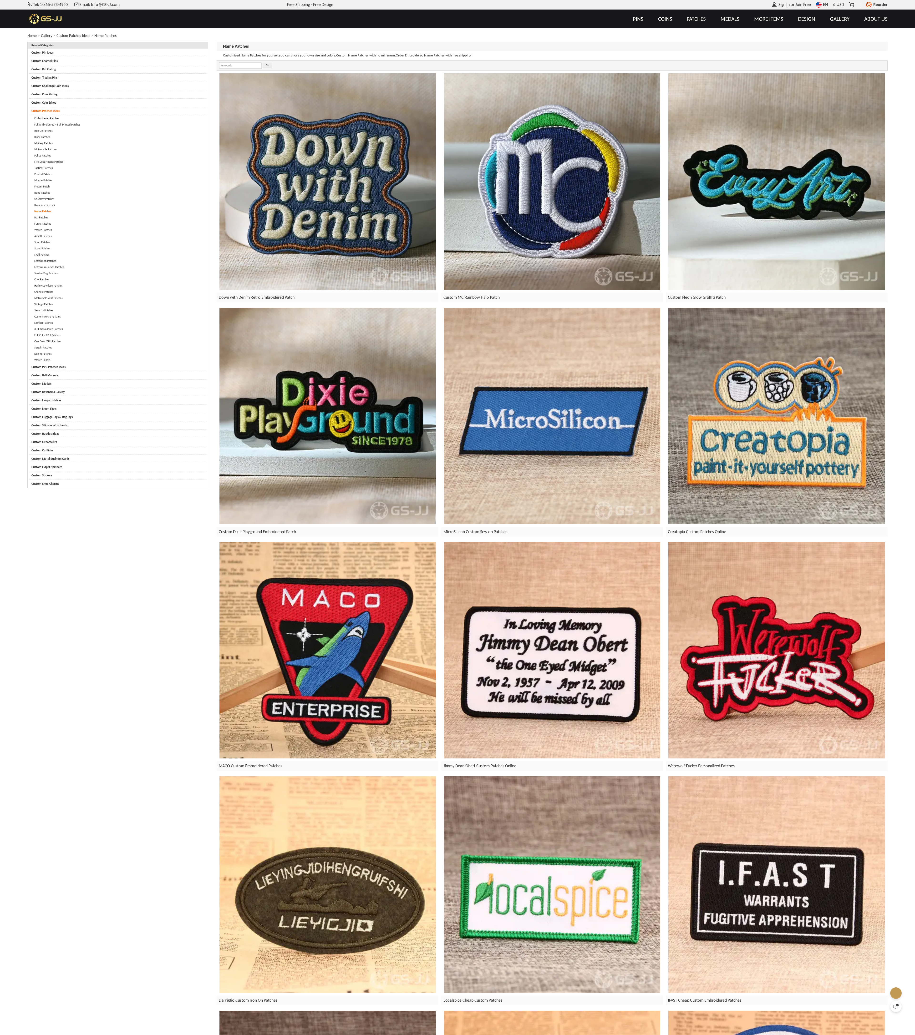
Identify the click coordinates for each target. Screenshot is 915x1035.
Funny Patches (42, 223)
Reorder (880, 4)
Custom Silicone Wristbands (49, 425)
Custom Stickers (41, 475)
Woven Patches (43, 230)
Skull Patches (42, 254)
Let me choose (381, 1023)
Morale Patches (43, 180)
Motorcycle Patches (45, 149)
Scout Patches (42, 248)
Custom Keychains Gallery (48, 392)
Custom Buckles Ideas (45, 433)
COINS (665, 19)
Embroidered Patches (46, 118)
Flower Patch (42, 186)
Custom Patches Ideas (73, 35)
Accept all (518, 1003)
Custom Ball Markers (44, 375)
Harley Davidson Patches (48, 285)
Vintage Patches (43, 304)
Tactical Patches (43, 168)
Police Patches (42, 155)
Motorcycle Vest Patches (48, 298)
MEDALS (730, 19)
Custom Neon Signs (43, 408)
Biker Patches (42, 137)
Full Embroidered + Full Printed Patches (57, 124)
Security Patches (43, 310)
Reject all (519, 1015)
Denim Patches (43, 353)
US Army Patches (44, 199)
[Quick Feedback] (896, 1006)
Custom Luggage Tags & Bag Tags (52, 417)
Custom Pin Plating (43, 69)
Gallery (46, 35)
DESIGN (806, 19)
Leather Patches (43, 322)
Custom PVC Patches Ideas (48, 367)
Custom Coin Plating (44, 94)
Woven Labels (42, 360)
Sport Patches (42, 242)
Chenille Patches (43, 291)
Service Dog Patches (46, 273)
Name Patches (105, 35)
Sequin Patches (43, 347)
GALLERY (839, 19)
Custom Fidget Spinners (46, 467)
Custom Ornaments (44, 442)
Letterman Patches (45, 261)
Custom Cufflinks (42, 450)
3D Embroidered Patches (48, 329)
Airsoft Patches (43, 236)
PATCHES (696, 19)
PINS (638, 19)
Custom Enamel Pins (44, 61)
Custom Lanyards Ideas (46, 400)
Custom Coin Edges (43, 102)
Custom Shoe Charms (45, 483)
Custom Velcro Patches (47, 316)
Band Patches (42, 192)
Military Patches (43, 143)
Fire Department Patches (48, 161)
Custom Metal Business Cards (50, 458)
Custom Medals (41, 383)
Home (32, 35)
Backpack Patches (44, 205)
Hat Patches (41, 217)
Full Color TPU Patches (47, 335)
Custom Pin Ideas (42, 52)
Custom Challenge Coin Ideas (50, 86)
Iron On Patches (43, 130)
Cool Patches (41, 279)
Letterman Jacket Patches (49, 267)
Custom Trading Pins (44, 77)
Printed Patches (43, 174)
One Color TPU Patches (47, 341)
